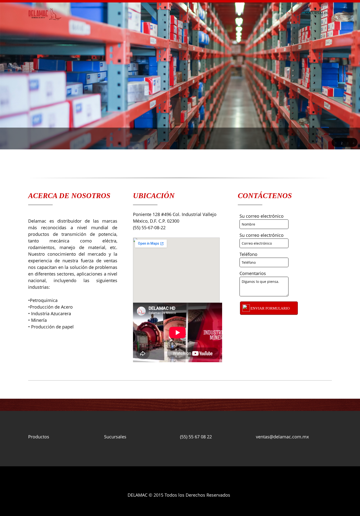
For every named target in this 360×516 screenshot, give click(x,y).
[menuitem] (291, 12)
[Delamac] (45, 14)
